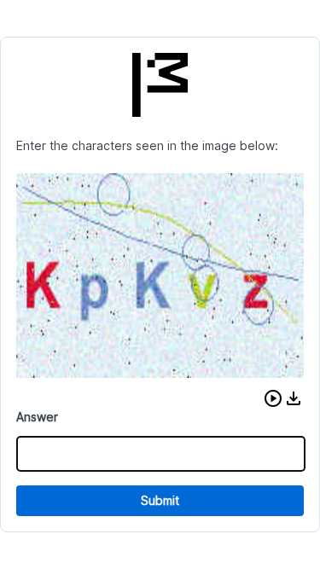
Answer (37, 416)
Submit (160, 500)
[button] (273, 398)
